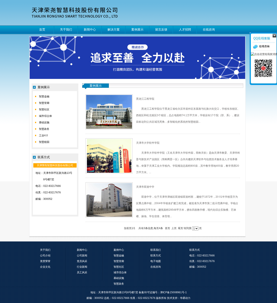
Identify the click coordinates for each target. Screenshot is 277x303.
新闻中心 (90, 29)
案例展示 (137, 29)
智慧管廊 (44, 102)
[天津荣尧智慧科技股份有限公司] (76, 12)
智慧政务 (44, 128)
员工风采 (82, 272)
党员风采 (82, 261)
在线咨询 (209, 29)
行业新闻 (82, 266)
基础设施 (44, 122)
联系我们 (155, 249)
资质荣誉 (45, 261)
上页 (174, 228)
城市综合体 (45, 115)
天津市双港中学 (145, 186)
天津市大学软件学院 (147, 142)
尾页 (180, 228)
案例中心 (119, 249)
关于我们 (66, 29)
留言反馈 (161, 29)
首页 (42, 29)
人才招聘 (185, 29)
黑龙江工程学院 (145, 98)
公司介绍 (45, 255)
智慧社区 (44, 109)
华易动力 (185, 298)
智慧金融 (44, 96)
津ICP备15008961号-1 (173, 292)
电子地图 (155, 261)
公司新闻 (82, 255)
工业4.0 (43, 135)
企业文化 (45, 266)
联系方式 (155, 255)
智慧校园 (44, 141)
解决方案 (114, 29)
